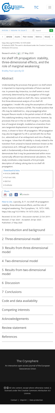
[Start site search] (51, 30)
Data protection (36, 400)
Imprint (23, 400)
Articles (5, 30)
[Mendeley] (5, 194)
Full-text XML (10, 177)
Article (9, 37)
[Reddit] (10, 194)
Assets (17, 37)
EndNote (8, 185)
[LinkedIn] (24, 194)
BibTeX (8, 181)
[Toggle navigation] (49, 7)
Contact (14, 400)
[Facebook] (16, 194)
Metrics (39, 37)
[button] (33, 30)
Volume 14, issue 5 (19, 30)
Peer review (28, 37)
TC (36, 7)
